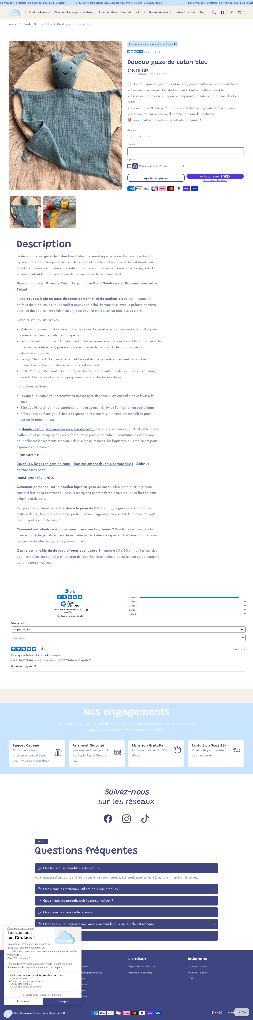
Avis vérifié (240, 649)
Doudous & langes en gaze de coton (44, 463)
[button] (214, 12)
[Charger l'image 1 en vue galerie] (25, 212)
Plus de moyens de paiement (215, 180)
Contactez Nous (197, 966)
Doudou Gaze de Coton (38, 24)
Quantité (132, 130)
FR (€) (218, 1012)
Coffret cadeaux (36, 12)
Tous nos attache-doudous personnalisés (103, 463)
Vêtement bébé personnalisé (73, 12)
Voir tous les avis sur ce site (69, 616)
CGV (191, 978)
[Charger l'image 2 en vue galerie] (59, 212)
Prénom (131, 144)
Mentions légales (198, 972)
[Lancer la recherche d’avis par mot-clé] (243, 638)
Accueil (13, 24)
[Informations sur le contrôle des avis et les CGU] (86, 609)
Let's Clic (62, 1013)
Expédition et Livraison (142, 966)
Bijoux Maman (158, 12)
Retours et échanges (140, 972)
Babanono (26, 1013)
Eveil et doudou (131, 12)
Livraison (142, 73)
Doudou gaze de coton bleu (74, 24)
